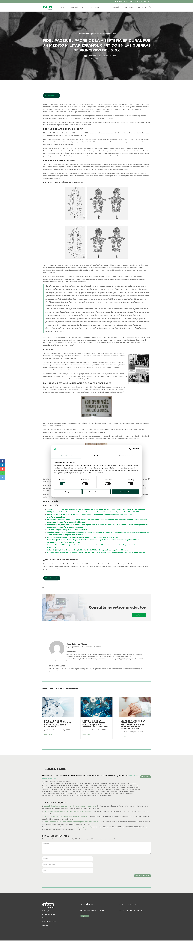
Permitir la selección (96, 492)
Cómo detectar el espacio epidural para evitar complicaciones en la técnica (71, 822)
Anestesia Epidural (84, 34)
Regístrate (85, 916)
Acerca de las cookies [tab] (126, 456)
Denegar (68, 492)
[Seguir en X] (123, 910)
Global (130, 1)
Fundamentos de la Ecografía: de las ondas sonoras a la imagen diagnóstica (57, 724)
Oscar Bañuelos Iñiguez (104, 56)
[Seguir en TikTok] (141, 910)
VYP (109, 7)
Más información (51, 578)
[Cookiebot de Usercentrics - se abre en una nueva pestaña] (131, 449)
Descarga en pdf (51, 95)
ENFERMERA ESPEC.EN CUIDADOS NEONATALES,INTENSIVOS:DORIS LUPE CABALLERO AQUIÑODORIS (85, 776)
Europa (146, 1)
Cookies (44, 918)
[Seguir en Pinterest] (138, 910)
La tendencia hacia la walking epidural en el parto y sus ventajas (67, 811)
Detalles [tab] (96, 456)
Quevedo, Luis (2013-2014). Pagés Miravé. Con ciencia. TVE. (69, 530)
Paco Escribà (128, 732)
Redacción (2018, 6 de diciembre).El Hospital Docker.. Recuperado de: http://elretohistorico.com (89, 550)
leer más (48, 734)
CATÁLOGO (129, 7)
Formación (74, 7)
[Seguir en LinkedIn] (130, 910)
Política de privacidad (48, 914)
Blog (63, 7)
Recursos (86, 7)
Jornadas (99, 7)
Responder (145, 776)
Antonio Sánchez (53, 730)
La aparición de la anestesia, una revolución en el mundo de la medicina (70, 806)
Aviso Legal (45, 910)
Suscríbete (118, 7)
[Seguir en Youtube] (134, 910)
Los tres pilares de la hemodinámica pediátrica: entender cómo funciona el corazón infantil (133, 725)
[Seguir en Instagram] (127, 910)
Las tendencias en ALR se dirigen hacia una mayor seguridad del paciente (71, 827)
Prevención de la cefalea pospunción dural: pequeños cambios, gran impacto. (95, 724)
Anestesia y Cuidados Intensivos (104, 34)
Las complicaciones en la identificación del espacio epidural (65, 816)
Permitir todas (125, 492)
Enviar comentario (142, 875)
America (137, 1)
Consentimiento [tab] (66, 456)
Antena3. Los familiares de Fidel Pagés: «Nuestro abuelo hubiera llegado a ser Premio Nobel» (82, 537)
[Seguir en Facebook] (120, 910)
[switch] (85, 483)
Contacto (142, 7)
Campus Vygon (90, 730)
